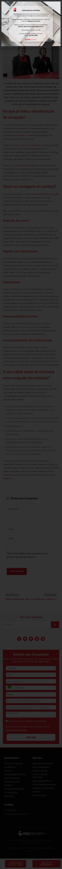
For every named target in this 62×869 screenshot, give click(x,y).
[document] (31, 434)
